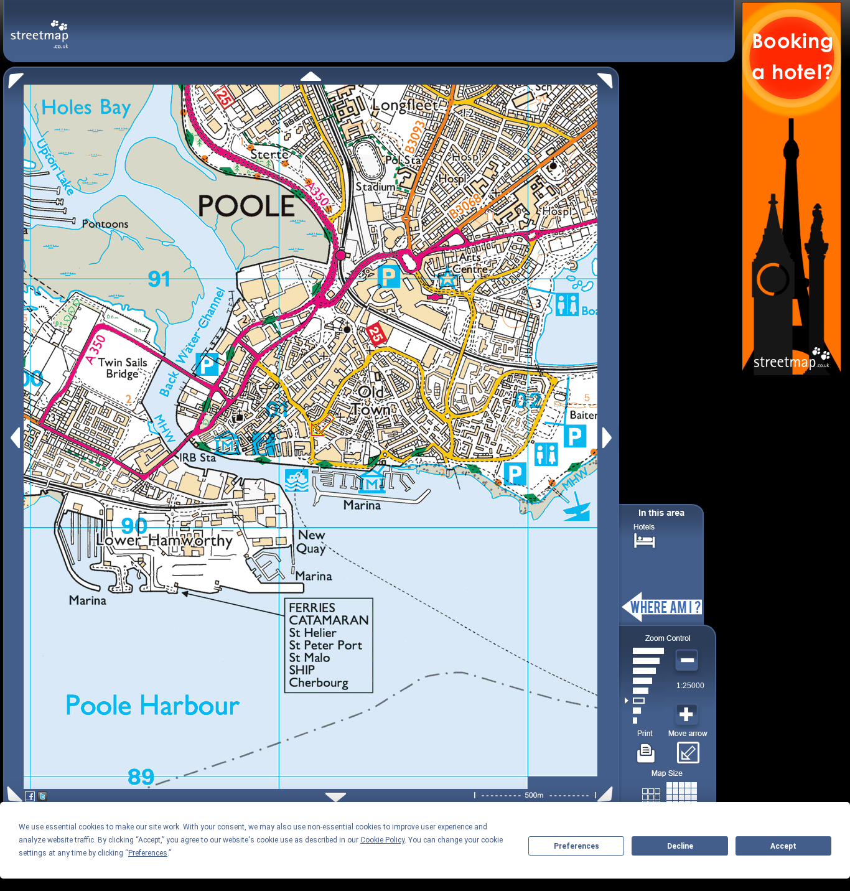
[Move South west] (12, 794)
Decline (680, 846)
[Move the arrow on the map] (688, 748)
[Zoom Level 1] (644, 720)
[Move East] (609, 438)
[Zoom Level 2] (644, 710)
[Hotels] (644, 539)
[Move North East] (608, 77)
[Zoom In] (688, 714)
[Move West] (14, 438)
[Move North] (311, 76)
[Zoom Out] (688, 660)
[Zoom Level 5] (644, 681)
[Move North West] (13, 77)
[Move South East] (607, 794)
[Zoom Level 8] (644, 651)
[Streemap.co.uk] (39, 27)
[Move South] (336, 797)
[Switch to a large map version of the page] (669, 794)
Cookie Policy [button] (382, 840)
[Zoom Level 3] (644, 700)
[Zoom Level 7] (644, 661)
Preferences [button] (147, 853)
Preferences (576, 846)
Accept (783, 846)
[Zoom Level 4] (644, 691)
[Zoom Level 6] (644, 671)
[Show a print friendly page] (646, 748)
